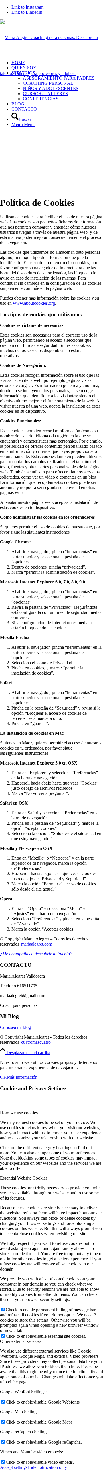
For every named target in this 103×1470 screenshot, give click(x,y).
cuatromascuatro (36, 1042)
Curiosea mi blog (15, 1027)
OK (3, 1077)
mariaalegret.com (36, 944)
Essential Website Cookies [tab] (23, 1178)
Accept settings (13, 1467)
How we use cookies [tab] (19, 1112)
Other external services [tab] (20, 1341)
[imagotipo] (51, 73)
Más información (22, 1077)
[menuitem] (57, 85)
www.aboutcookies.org (34, 303)
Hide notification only (47, 1467)
